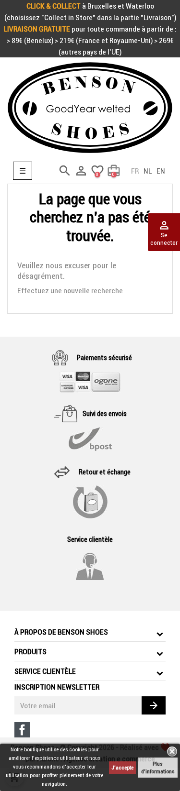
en (160, 171)
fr (135, 171)
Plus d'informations (157, 767)
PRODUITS (30, 651)
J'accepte (122, 767)
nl (148, 171)
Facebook (22, 729)
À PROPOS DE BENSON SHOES (61, 632)
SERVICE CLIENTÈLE (45, 671)
